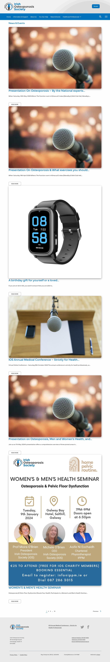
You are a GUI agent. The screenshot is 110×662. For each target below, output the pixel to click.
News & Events (55, 17)
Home (9, 17)
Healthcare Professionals (71, 17)
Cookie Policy (23, 655)
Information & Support (20, 17)
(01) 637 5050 (85, 638)
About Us (33, 17)
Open (98, 654)
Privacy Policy (13, 655)
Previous (95, 611)
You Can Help (43, 17)
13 (54, 611)
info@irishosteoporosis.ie (82, 641)
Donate (96, 6)
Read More (14, 104)
